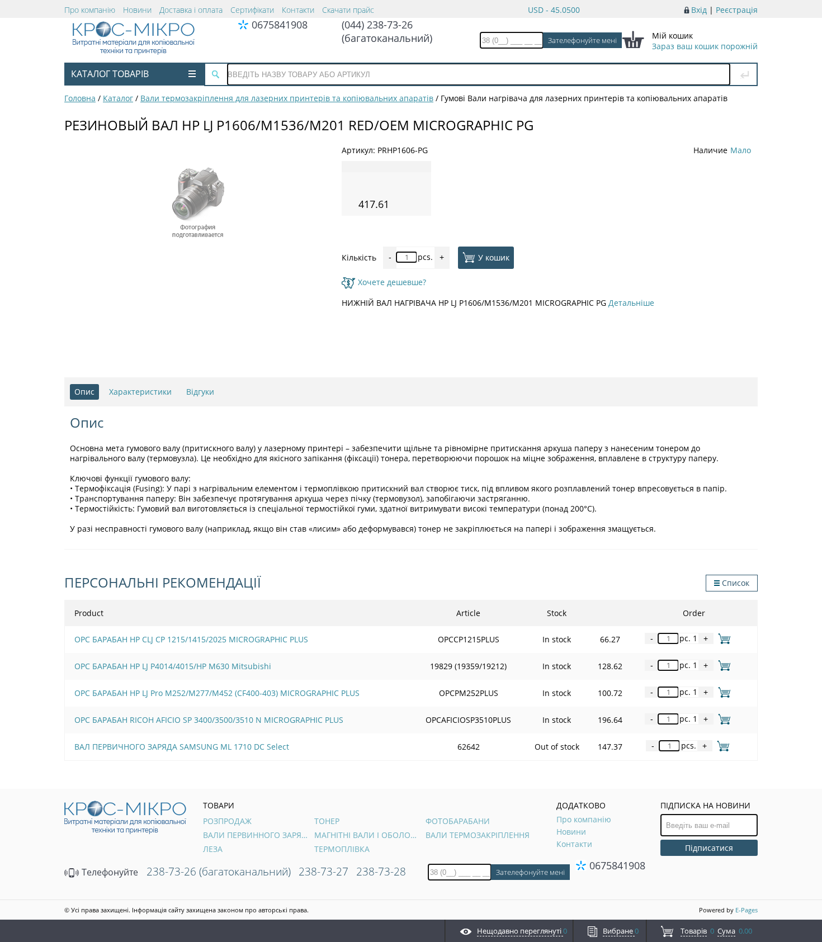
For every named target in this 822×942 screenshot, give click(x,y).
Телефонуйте (108, 872)
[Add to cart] (722, 638)
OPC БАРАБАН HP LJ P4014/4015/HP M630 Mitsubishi (172, 666)
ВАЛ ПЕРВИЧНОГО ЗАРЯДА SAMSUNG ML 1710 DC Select (181, 746)
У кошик (493, 257)
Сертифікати (252, 9)
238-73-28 (381, 871)
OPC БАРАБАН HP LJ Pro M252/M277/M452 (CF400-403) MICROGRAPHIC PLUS (217, 693)
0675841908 (280, 24)
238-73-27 (323, 871)
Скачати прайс (348, 9)
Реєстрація (737, 9)
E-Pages (746, 910)
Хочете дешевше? (392, 282)
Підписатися (709, 847)
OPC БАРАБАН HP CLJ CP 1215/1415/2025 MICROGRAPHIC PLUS (191, 639)
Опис (84, 391)
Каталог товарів (110, 74)
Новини (137, 9)
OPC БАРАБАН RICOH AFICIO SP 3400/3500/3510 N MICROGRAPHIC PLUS (208, 719)
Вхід (699, 9)
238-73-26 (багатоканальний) (219, 871)
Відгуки (200, 391)
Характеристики (140, 391)
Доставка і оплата (191, 9)
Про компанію (89, 9)
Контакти (298, 9)
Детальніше (631, 302)
